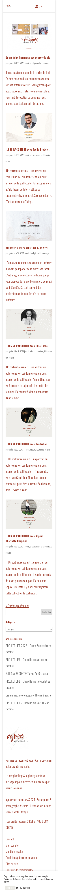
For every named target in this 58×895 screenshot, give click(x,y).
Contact (10, 839)
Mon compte (12, 845)
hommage (45, 63)
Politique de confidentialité (20, 870)
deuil (27, 63)
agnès (11, 63)
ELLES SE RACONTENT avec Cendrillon (26, 444)
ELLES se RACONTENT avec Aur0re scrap (27, 673)
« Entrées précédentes (17, 605)
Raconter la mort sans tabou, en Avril (27, 248)
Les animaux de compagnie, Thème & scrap (28, 695)
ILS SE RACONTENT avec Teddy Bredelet (28, 149)
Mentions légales (14, 851)
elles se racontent (37, 155)
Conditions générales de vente (21, 857)
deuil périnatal (35, 63)
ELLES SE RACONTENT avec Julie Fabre (27, 346)
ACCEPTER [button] (10, 887)
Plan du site (12, 863)
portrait (11, 357)
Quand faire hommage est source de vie (28, 57)
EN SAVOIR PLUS (23, 888)
